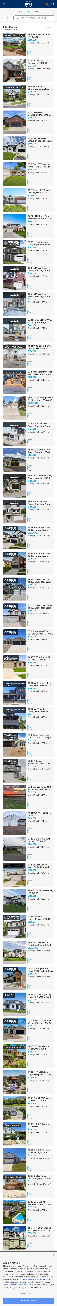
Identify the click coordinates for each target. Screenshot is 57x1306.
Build (20, 11)
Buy (29, 11)
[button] (17, 17)
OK (54, 1255)
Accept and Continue (28, 1301)
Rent (36, 11)
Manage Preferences (28, 1293)
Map (48, 27)
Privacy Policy (41, 1279)
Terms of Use (28, 1279)
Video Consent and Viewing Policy (18, 1285)
